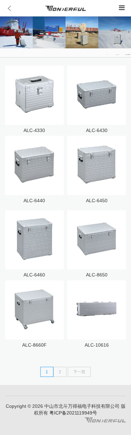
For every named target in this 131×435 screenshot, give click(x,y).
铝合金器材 (117, 54)
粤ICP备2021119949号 (72, 413)
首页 (107, 54)
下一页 (79, 371)
